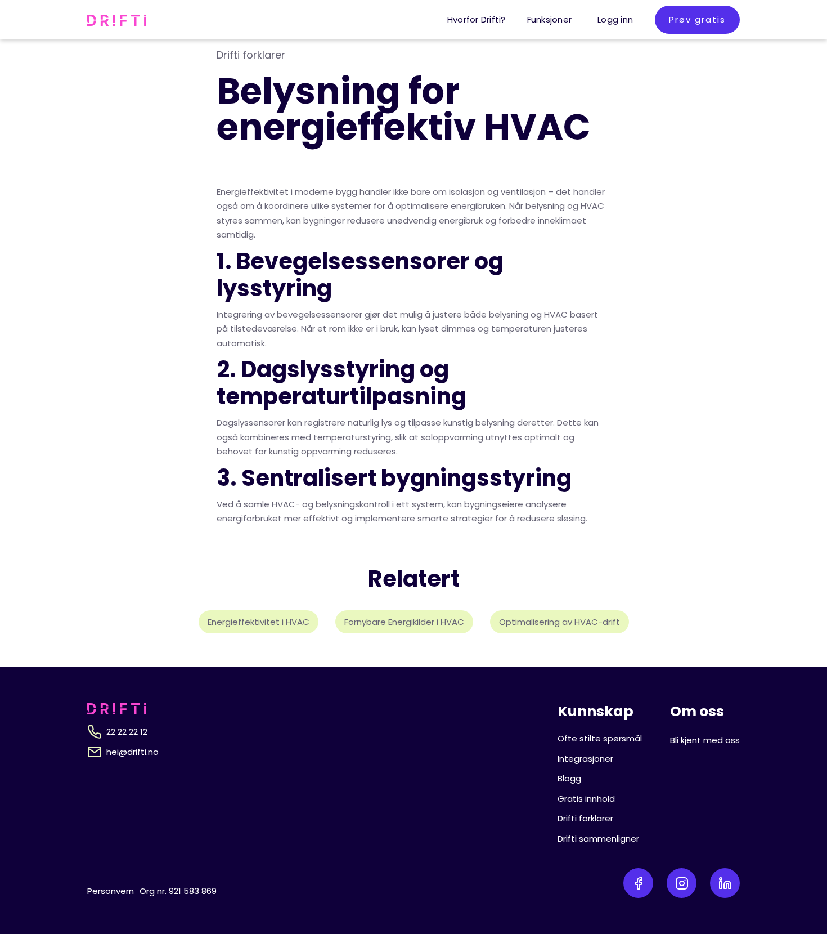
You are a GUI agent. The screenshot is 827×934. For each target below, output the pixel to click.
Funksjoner (549, 19)
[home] (116, 19)
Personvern (110, 891)
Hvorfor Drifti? (476, 19)
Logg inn (615, 19)
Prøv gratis (697, 19)
